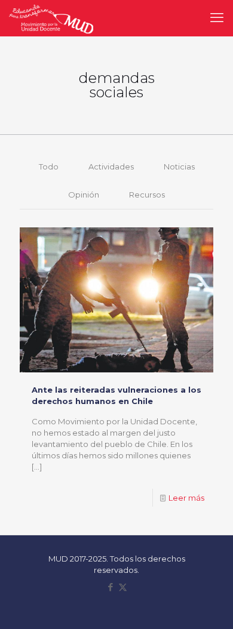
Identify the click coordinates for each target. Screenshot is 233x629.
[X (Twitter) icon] (122, 587)
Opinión (83, 194)
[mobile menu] (217, 18)
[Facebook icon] (110, 587)
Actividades (111, 166)
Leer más (186, 497)
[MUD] (51, 18)
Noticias (179, 166)
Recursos (147, 194)
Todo (49, 166)
